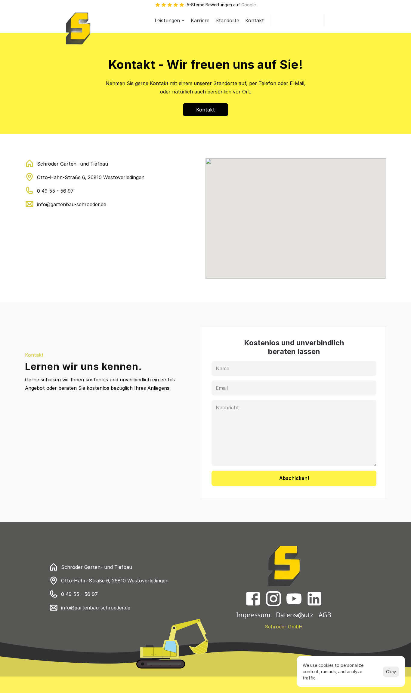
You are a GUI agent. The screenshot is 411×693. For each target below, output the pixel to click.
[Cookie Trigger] (301, 615)
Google (248, 4)
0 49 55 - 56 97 (55, 191)
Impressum (253, 615)
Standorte (227, 20)
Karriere (200, 20)
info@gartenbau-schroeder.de (71, 204)
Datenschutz (294, 615)
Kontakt (254, 20)
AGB (325, 615)
